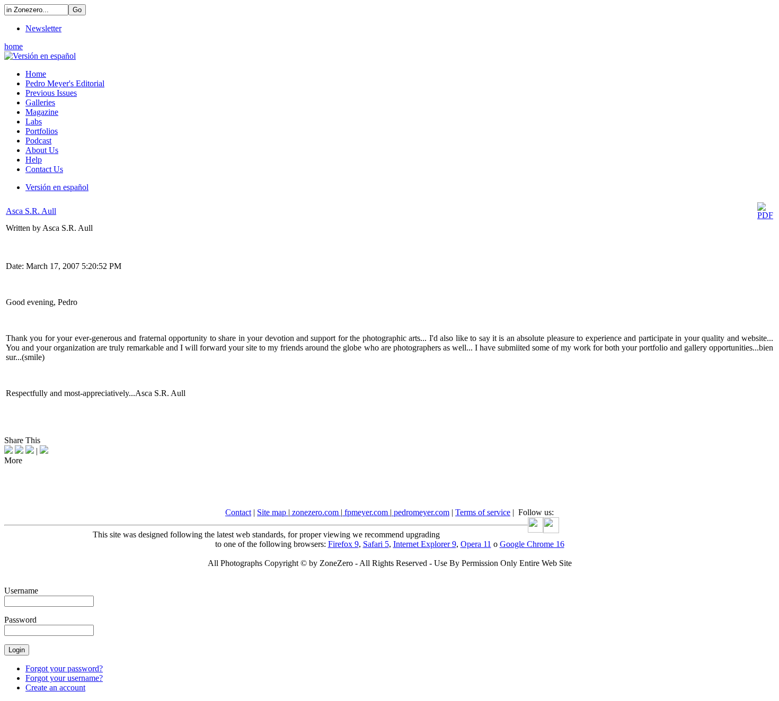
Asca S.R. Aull (31, 210)
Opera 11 (476, 544)
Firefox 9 (343, 544)
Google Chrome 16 (532, 544)
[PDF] (765, 215)
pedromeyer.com (420, 512)
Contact (238, 512)
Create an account (55, 687)
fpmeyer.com (366, 512)
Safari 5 (376, 544)
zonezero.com (315, 512)
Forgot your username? (64, 677)
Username (21, 590)
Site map (272, 512)
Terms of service (482, 512)
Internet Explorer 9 (424, 544)
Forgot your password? (64, 668)
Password (20, 619)
